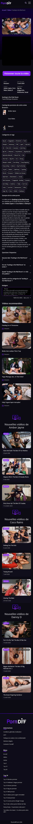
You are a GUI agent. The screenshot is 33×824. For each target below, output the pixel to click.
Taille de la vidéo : (18, 298)
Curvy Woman (18, 151)
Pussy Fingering (25, 162)
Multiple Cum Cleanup (20, 173)
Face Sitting (16, 162)
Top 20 (5, 769)
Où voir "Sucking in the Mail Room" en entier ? (13, 266)
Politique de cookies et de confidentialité (14, 738)
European (10, 173)
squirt (21, 144)
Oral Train (24, 184)
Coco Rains (11, 118)
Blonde (4, 173)
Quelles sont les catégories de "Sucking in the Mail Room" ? (15, 279)
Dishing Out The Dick (9, 545)
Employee (21, 191)
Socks (4, 187)
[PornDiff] (6, 2)
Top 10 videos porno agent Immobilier (13, 795)
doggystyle (11, 141)
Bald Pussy (16, 169)
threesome (18, 141)
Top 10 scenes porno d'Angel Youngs (13, 801)
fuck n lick (8, 148)
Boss (11, 191)
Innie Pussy (22, 148)
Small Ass (12, 184)
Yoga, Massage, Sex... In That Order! (13, 376)
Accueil (4, 10)
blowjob (5, 144)
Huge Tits (5, 191)
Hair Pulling (5, 184)
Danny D (10, 126)
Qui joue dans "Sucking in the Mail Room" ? (15, 259)
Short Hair (5, 159)
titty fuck (27, 144)
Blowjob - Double (7, 162)
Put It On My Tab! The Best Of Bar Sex (14, 640)
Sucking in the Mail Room (18, 10)
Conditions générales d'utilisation (12, 732)
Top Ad (4, 169)
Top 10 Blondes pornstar (10, 779)
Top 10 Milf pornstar (9, 791)
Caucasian (15, 148)
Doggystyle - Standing (17, 180)
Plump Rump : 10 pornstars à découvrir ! (14, 807)
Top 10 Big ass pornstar (10, 788)
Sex (17, 159)
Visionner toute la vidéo (16, 73)
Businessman (18, 187)
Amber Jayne (12, 111)
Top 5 (5, 763)
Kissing (21, 159)
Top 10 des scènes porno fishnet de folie (14, 804)
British (15, 191)
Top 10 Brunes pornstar (9, 785)
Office (24, 187)
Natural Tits (17, 155)
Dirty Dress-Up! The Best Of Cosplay (14, 503)
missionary (11, 144)
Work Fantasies (6, 180)
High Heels (5, 176)
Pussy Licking (6, 166)
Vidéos (9, 10)
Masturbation (13, 176)
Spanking (24, 169)
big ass (4, 141)
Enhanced (11, 151)
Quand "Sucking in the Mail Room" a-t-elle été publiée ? (15, 273)
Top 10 (5, 766)
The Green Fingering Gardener (12, 695)
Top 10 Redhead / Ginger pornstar (12, 782)
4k (3, 148)
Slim (23, 155)
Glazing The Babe (8, 598)
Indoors (13, 166)
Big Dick (12, 159)
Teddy (18, 184)
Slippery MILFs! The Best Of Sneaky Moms (16, 477)
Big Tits (4, 151)
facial (25, 141)
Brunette (27, 180)
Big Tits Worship (21, 166)
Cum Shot (10, 187)
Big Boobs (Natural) (7, 155)
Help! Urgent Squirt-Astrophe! (11, 402)
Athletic (10, 169)
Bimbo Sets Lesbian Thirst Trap (11, 351)
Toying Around (7, 571)
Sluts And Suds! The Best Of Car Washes (15, 450)
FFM (17, 144)
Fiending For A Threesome (10, 325)
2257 (4, 735)
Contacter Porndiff (8, 744)
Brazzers (6, 83)
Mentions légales (8, 741)
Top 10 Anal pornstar (9, 798)
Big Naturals (27, 151)
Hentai (5, 760)
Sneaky (20, 176)
